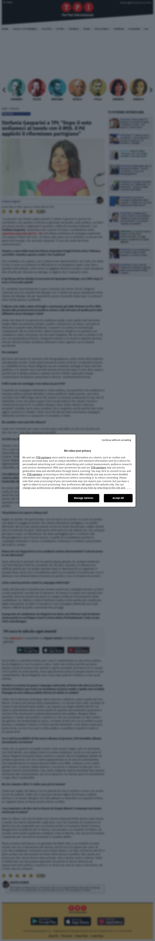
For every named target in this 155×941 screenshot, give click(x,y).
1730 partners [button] (43, 457)
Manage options (83, 498)
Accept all (118, 498)
